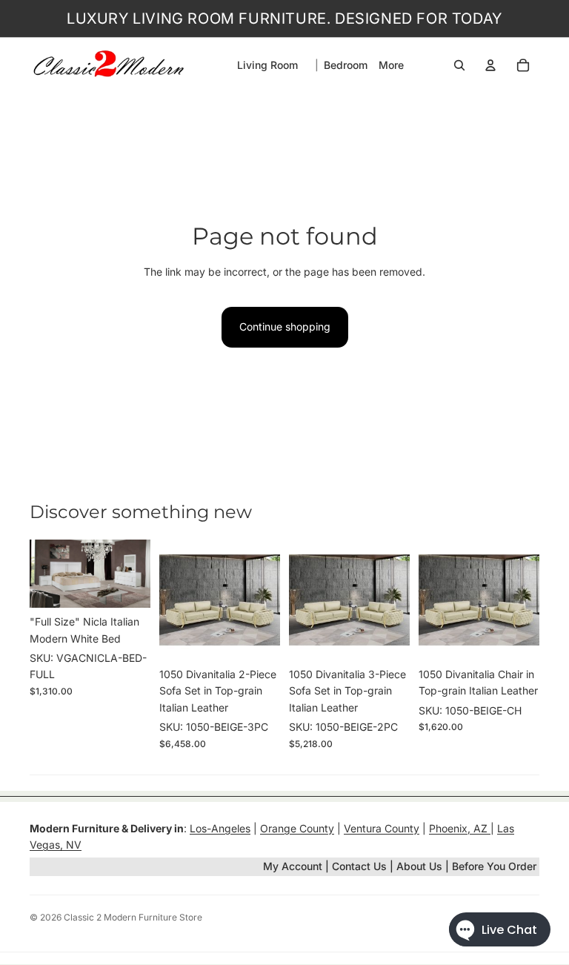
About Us (420, 866)
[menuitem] (391, 65)
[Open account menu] (490, 65)
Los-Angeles (220, 828)
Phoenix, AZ (459, 828)
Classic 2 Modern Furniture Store (133, 917)
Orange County (297, 828)
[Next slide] (138, 573)
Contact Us (359, 866)
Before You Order (494, 866)
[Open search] (459, 65)
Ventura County (381, 828)
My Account (292, 866)
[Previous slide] (41, 573)
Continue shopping (284, 326)
